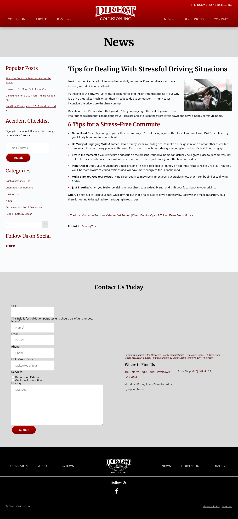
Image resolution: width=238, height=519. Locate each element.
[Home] (116, 13)
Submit (18, 157)
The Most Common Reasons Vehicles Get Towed (100, 215)
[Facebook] (116, 493)
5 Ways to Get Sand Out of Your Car (26, 89)
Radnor (155, 357)
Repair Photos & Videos (19, 213)
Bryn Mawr (190, 355)
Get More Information (28, 380)
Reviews (64, 19)
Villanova (191, 357)
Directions (194, 19)
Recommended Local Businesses (24, 207)
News (168, 19)
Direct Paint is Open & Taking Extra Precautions (161, 215)
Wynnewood (206, 357)
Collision (16, 19)
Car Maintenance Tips (18, 180)
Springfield (165, 357)
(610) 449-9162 (201, 371)
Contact (221, 19)
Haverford (214, 355)
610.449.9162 (223, 4)
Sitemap (227, 506)
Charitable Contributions (19, 187)
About (41, 19)
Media (128, 357)
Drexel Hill (203, 355)
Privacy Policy (211, 506)
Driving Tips (89, 226)
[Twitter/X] (122, 493)
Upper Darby (178, 357)
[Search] (45, 224)
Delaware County (160, 355)
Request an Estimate (28, 377)
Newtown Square (141, 357)
